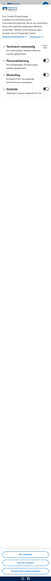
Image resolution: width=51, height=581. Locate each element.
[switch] (46, 60)
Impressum (35, 36)
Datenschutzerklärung (13, 36)
